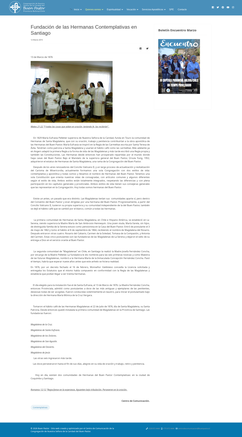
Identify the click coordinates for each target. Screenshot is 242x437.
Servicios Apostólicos (152, 9)
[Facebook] (213, 7)
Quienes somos (93, 9)
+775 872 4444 (168, 428)
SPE (171, 9)
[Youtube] (228, 7)
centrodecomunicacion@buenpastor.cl (194, 428)
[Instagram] (233, 7)
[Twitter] (218, 7)
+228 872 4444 (154, 428)
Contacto (182, 9)
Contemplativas (40, 407)
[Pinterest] (223, 7)
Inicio (76, 9)
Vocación (131, 9)
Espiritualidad (114, 9)
